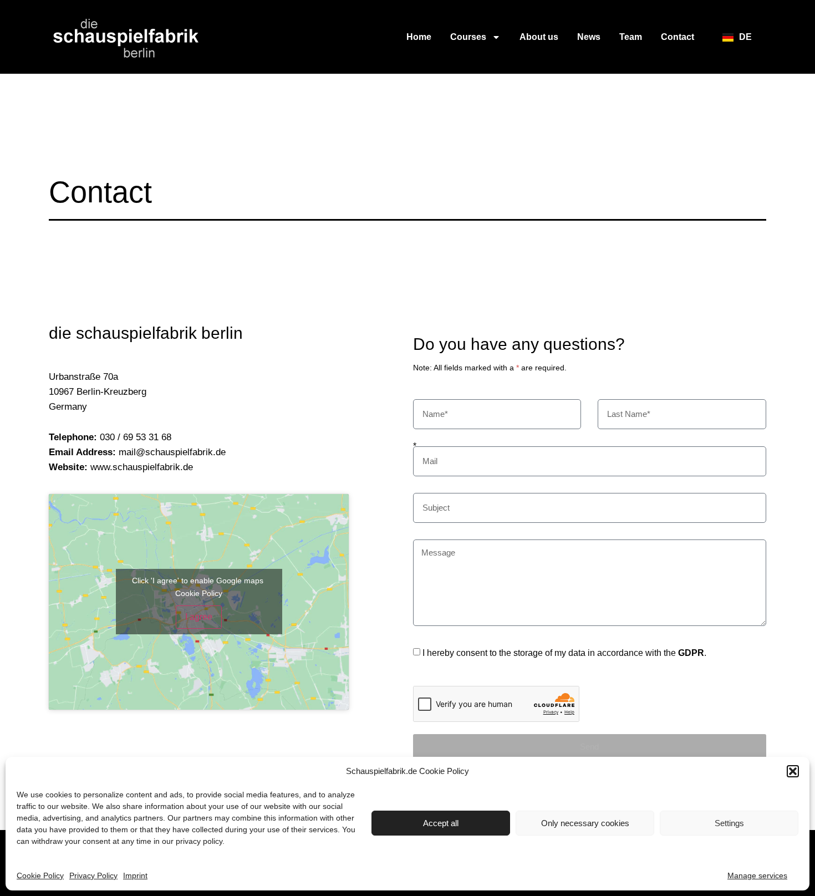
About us (538, 37)
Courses (468, 37)
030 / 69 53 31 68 (135, 437)
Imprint (135, 875)
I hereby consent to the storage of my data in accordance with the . (564, 653)
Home (418, 37)
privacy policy (199, 841)
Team (630, 37)
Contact (677, 37)
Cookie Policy (40, 875)
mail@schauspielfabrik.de (172, 452)
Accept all (441, 823)
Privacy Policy (93, 875)
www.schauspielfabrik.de (141, 467)
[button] (792, 771)
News (588, 37)
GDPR (691, 653)
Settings (729, 823)
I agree (198, 617)
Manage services (757, 875)
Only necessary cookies (585, 823)
